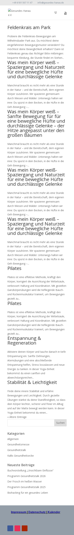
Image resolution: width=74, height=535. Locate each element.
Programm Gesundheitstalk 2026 (26, 476)
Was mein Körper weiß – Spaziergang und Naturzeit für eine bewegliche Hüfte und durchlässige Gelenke (36, 69)
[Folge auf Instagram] (17, 528)
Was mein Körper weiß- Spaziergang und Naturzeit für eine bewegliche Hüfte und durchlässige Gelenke (36, 177)
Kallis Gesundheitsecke (20, 455)
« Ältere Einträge (17, 417)
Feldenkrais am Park (29, 27)
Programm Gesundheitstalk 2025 (26, 487)
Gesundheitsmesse (18, 444)
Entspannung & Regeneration (24, 340)
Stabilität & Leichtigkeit (32, 382)
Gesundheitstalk (16, 450)
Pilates (14, 268)
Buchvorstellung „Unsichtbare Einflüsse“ (30, 470)
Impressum (19, 512)
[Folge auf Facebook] (10, 528)
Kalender (54, 512)
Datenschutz (37, 512)
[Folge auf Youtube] (24, 528)
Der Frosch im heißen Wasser (24, 481)
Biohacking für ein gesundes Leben (27, 492)
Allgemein (13, 439)
